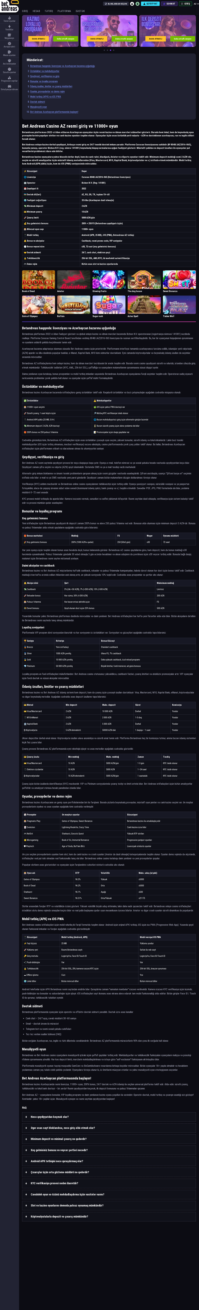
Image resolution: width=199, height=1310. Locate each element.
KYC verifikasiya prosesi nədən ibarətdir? (54, 1183)
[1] (104, 50)
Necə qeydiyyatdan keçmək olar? (50, 1116)
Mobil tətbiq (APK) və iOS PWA (45, 96)
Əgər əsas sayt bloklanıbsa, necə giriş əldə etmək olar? (63, 1127)
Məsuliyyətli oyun (38, 106)
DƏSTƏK (80, 11)
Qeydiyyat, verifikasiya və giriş (44, 76)
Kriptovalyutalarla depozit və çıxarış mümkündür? (59, 1216)
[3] (110, 50)
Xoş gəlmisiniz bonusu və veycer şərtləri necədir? (59, 1150)
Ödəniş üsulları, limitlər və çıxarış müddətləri (51, 86)
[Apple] (132, 4)
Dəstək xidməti (37, 101)
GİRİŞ (25, 11)
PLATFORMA (64, 11)
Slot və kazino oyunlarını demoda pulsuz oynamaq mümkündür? (67, 1205)
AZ (195, 4)
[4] (113, 50)
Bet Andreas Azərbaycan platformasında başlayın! (54, 111)
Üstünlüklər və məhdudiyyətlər (44, 71)
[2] (107, 50)
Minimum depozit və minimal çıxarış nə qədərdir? (59, 1139)
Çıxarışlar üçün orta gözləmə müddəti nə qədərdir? (60, 1172)
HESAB (36, 11)
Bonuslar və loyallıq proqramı (44, 81)
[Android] (138, 4)
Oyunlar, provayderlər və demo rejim (47, 91)
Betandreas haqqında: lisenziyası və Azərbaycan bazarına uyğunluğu (62, 66)
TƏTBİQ (49, 11)
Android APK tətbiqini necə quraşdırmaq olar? (57, 1161)
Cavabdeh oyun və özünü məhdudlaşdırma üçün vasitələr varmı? (67, 1194)
